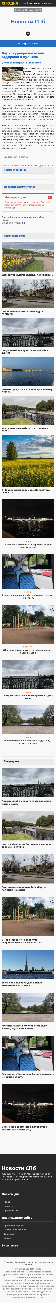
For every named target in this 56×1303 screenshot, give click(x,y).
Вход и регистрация (12, 222)
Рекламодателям (24, 1262)
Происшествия (12, 1210)
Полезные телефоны (15, 1229)
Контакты (28, 1264)
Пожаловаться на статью (15, 156)
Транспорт (10, 1234)
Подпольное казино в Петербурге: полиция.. (23, 312)
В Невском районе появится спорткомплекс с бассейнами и (28, 651)
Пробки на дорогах (14, 1225)
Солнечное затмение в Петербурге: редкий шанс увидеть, (28, 545)
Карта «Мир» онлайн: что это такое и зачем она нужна (26, 845)
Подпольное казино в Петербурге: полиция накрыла (24, 888)
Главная (9, 1262)
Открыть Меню (29, 43)
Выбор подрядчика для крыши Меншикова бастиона (22, 984)
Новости (36, 62)
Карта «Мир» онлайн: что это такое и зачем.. (25, 429)
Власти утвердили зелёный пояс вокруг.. (27, 274)
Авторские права (44, 1262)
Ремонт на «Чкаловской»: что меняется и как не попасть (28, 596)
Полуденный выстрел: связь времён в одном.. (25, 351)
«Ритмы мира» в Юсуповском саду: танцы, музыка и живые (28, 741)
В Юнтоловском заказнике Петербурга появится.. (26, 491)
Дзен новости (46, 165)
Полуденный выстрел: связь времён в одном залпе (28, 696)
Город (27, 541)
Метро (7, 1238)
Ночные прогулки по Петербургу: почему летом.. (27, 390)
